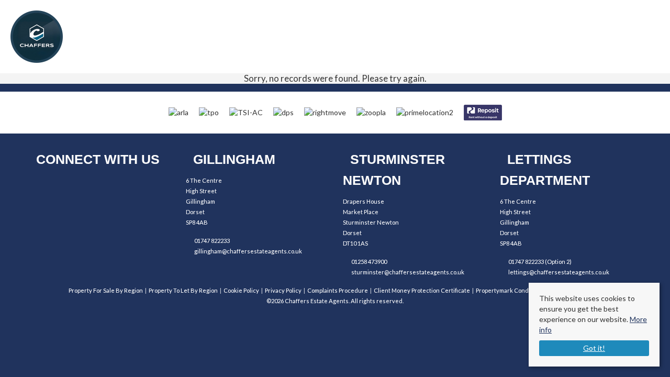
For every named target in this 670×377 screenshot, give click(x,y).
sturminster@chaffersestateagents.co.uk (407, 272)
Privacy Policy (283, 290)
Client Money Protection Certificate (422, 290)
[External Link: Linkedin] (100, 185)
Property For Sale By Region (106, 290)
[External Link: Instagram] (72, 185)
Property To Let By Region (183, 290)
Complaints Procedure (337, 290)
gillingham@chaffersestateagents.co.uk (248, 251)
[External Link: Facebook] (43, 185)
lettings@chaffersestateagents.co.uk (558, 272)
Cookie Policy (241, 290)
